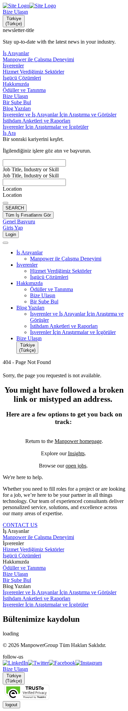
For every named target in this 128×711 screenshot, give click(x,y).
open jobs (76, 466)
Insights (76, 453)
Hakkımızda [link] (16, 562)
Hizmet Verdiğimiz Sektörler (33, 549)
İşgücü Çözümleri (22, 555)
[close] (5, 243)
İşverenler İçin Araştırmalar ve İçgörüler (45, 604)
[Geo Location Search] (5, 203)
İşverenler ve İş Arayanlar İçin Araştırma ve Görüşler (59, 592)
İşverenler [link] (13, 543)
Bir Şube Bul (17, 580)
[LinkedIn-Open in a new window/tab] (15, 663)
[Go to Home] (29, 6)
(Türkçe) (13, 21)
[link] (64, 663)
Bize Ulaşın (15, 12)
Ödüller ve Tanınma (24, 568)
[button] (70, 253)
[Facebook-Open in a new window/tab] (62, 663)
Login (10, 234)
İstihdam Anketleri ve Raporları (36, 598)
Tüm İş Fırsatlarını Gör (28, 215)
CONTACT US (20, 525)
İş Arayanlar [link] (16, 531)
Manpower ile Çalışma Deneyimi (38, 537)
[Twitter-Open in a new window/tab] (38, 663)
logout (11, 704)
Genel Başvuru (19, 221)
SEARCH (14, 207)
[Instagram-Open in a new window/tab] (88, 663)
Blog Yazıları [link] (17, 586)
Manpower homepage (78, 441)
